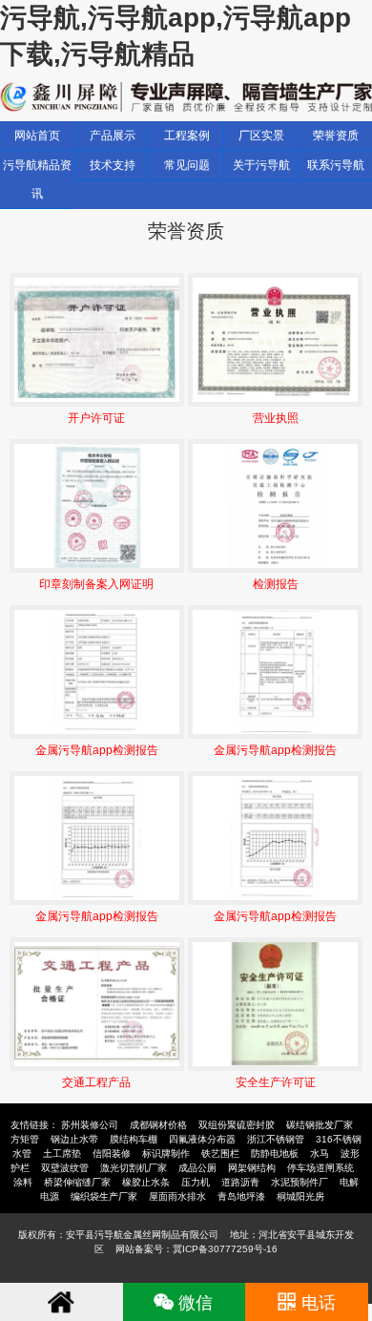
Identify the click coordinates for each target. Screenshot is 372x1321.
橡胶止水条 (146, 1182)
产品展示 (112, 135)
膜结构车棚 (133, 1139)
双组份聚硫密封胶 (236, 1125)
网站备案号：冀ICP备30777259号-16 (196, 1249)
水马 (319, 1153)
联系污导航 (335, 165)
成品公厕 (197, 1168)
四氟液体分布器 (202, 1139)
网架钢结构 (252, 1168)
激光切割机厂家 (133, 1168)
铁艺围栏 (220, 1153)
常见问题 (187, 165)
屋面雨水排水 (177, 1196)
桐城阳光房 (300, 1196)
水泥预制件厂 (299, 1182)
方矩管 (24, 1139)
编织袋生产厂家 (104, 1196)
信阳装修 (112, 1153)
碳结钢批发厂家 (319, 1125)
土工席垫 (62, 1153)
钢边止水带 (74, 1139)
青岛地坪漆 (241, 1196)
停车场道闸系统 (320, 1168)
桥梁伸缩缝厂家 (77, 1182)
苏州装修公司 (89, 1125)
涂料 (22, 1182)
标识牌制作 (166, 1153)
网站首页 (37, 135)
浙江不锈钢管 (275, 1139)
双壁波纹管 (65, 1168)
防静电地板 (275, 1153)
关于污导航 (261, 165)
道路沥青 (240, 1182)
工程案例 (187, 135)
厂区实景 (261, 135)
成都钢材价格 (158, 1125)
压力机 (195, 1182)
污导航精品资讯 (37, 179)
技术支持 (112, 165)
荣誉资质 (336, 135)
